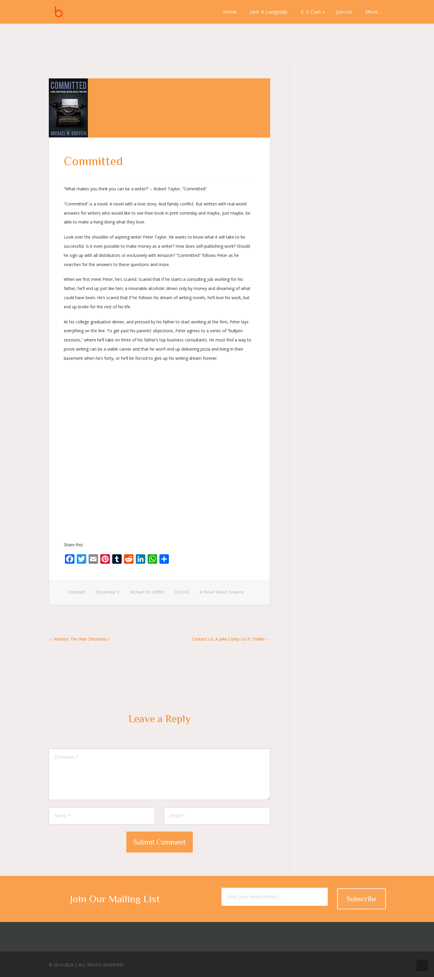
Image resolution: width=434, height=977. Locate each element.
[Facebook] (346, 963)
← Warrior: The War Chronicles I (79, 639)
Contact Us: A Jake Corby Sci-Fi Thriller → (231, 639)
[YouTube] (379, 963)
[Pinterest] (368, 963)
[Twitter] (357, 963)
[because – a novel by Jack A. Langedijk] (59, 12)
